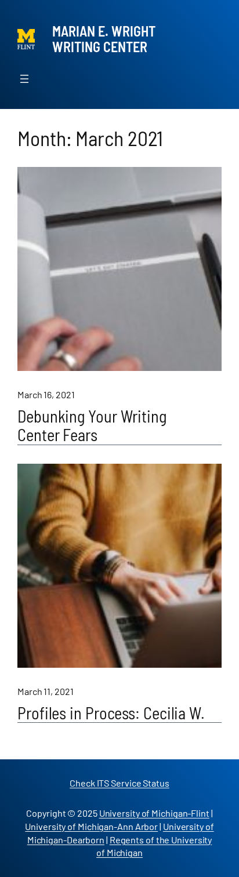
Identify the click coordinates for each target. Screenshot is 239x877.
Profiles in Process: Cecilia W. (111, 713)
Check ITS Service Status (119, 782)
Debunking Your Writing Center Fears (91, 426)
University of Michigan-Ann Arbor (91, 826)
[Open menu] (24, 79)
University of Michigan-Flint (154, 812)
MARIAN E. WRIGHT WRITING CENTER (103, 39)
